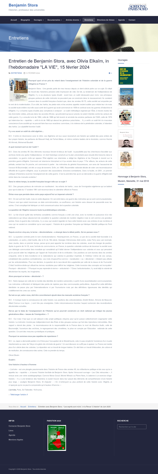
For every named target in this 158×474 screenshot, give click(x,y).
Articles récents (72, 20)
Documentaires (54, 20)
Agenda (121, 20)
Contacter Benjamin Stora (19, 426)
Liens (11, 430)
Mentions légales (16, 439)
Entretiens (89, 20)
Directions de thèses (105, 20)
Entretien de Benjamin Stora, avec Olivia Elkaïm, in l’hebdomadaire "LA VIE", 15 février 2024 (59, 63)
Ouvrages (38, 20)
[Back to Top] (152, 453)
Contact (132, 20)
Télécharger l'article (18, 394)
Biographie (25, 20)
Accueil (14, 20)
